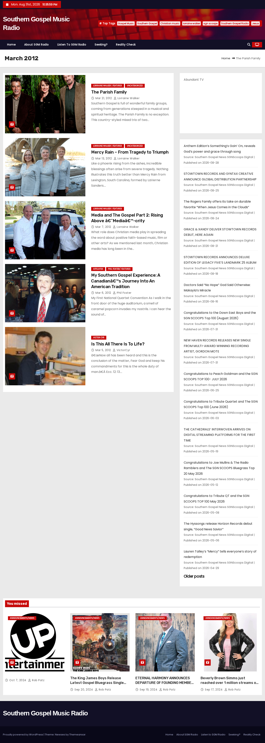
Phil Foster (124, 293)
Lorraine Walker (128, 98)
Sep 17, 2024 (214, 689)
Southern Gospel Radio (235, 23)
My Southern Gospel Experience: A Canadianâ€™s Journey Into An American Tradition (125, 281)
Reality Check (126, 44)
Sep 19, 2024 (149, 689)
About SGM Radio (36, 44)
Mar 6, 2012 (103, 293)
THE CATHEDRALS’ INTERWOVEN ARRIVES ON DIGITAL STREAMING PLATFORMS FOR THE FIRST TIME (219, 435)
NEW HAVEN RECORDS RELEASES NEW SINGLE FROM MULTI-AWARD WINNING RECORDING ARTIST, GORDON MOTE (217, 346)
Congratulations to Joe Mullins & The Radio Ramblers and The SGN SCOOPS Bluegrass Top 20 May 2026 (219, 468)
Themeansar (77, 734)
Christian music (169, 23)
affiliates (98, 268)
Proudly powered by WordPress (23, 734)
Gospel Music (126, 23)
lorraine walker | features (107, 85)
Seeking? (101, 44)
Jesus (255, 23)
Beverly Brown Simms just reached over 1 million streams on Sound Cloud (229, 683)
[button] (248, 44)
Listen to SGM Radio (71, 44)
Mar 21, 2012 (104, 98)
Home (11, 44)
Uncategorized (135, 85)
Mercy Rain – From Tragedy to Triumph (130, 152)
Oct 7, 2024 (18, 680)
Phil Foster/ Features (119, 268)
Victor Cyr (98, 337)
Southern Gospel (147, 23)
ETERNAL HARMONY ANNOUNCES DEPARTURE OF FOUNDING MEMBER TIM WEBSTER (164, 683)
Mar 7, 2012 (103, 227)
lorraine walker (191, 23)
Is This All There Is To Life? (118, 344)
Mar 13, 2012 (104, 158)
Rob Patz (37, 680)
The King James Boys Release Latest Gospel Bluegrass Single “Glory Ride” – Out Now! (97, 683)
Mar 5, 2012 (103, 350)
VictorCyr (123, 350)
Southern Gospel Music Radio (45, 713)
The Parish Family (109, 92)
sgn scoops (211, 23)
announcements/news (22, 618)
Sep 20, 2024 (84, 689)
